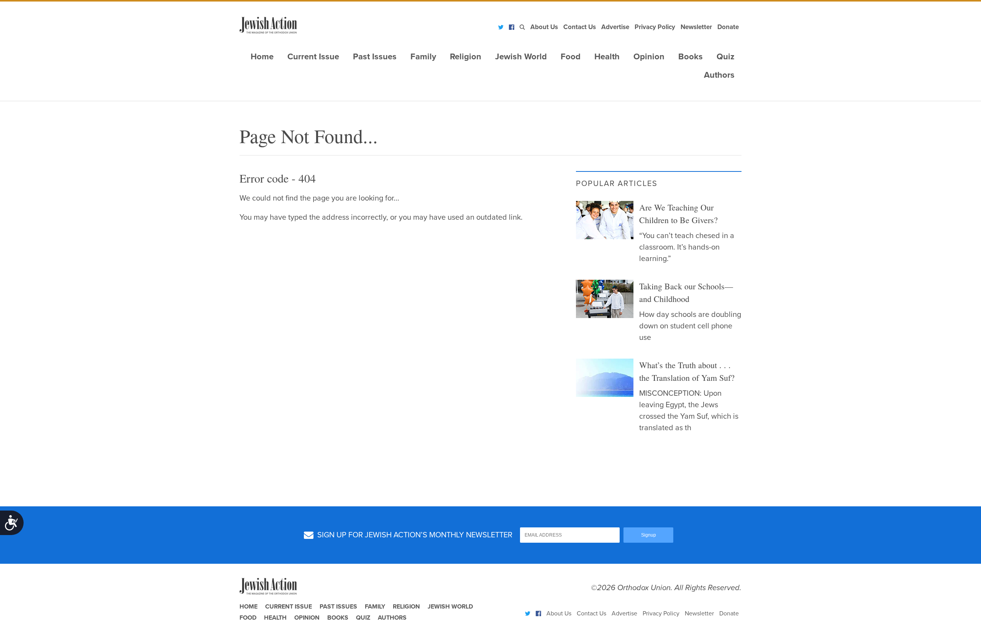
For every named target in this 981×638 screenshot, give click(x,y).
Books (690, 57)
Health (607, 57)
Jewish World (521, 57)
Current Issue (313, 57)
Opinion (648, 57)
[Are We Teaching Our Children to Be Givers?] (604, 220)
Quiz (726, 57)
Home (262, 57)
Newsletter (696, 27)
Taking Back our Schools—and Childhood (686, 292)
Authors (719, 75)
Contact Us (579, 27)
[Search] (522, 27)
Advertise (615, 27)
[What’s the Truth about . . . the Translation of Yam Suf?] (604, 378)
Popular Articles (617, 183)
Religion (465, 57)
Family (423, 57)
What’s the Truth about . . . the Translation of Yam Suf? (687, 371)
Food (571, 57)
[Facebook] (511, 27)
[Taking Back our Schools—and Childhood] (604, 299)
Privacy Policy (655, 27)
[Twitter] (500, 27)
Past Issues (375, 57)
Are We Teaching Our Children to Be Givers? (678, 213)
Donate (728, 27)
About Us (544, 27)
